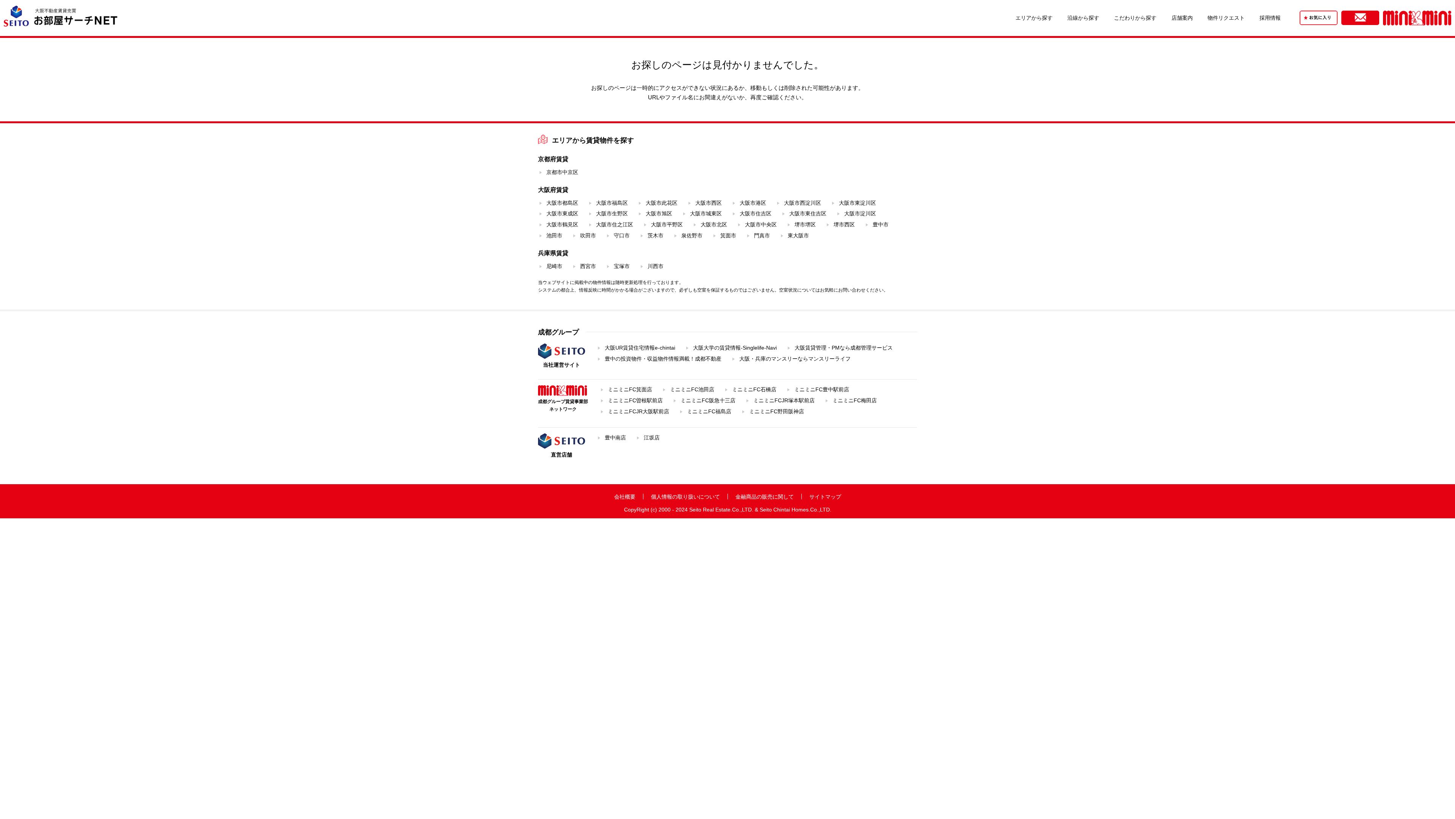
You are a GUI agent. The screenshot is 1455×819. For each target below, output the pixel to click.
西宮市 (588, 266)
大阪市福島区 (612, 203)
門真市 (762, 235)
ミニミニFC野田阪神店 (776, 411)
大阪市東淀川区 (857, 203)
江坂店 (652, 438)
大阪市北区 (714, 224)
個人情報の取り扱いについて (685, 497)
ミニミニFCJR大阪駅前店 (638, 411)
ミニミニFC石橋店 (754, 389)
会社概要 (624, 497)
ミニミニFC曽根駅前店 (635, 400)
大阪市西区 (708, 203)
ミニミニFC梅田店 (854, 400)
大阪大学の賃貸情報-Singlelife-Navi (735, 348)
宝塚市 (622, 266)
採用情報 (1270, 18)
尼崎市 (554, 266)
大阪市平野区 (667, 224)
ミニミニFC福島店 (709, 411)
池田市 (554, 235)
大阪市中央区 (761, 224)
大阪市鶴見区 (562, 224)
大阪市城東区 (706, 213)
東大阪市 (798, 235)
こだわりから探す (1135, 18)
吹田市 (588, 235)
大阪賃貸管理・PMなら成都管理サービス (844, 348)
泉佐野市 (691, 235)
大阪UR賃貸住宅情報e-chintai (640, 348)
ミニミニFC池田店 (692, 389)
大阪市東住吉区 (807, 213)
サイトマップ (825, 497)
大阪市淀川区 (860, 213)
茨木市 (655, 235)
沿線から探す (1083, 18)
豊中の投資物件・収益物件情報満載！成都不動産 (663, 359)
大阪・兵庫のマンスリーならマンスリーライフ (795, 359)
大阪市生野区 (612, 213)
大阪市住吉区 (755, 213)
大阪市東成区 (562, 213)
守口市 (622, 235)
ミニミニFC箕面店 (630, 389)
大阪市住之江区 (614, 224)
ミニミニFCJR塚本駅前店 (784, 400)
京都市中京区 (562, 172)
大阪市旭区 (659, 213)
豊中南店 (615, 438)
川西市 (655, 266)
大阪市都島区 (562, 203)
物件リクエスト (1226, 18)
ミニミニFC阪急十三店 (708, 400)
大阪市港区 (753, 203)
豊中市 (881, 224)
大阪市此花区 (661, 203)
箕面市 (728, 235)
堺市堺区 (805, 224)
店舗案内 (1182, 18)
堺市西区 (844, 224)
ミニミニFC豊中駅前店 (821, 389)
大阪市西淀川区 (802, 203)
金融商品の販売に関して (764, 497)
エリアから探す (1034, 18)
